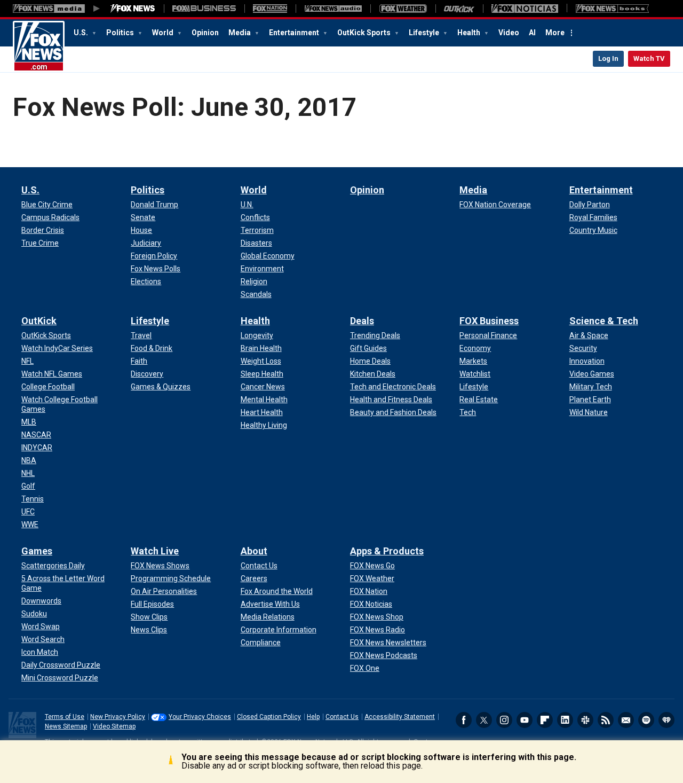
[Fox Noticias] (524, 8)
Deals (362, 320)
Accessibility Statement (399, 717)
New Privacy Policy (117, 717)
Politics (121, 32)
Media (240, 32)
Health (469, 32)
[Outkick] (459, 8)
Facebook (464, 720)
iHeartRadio (666, 720)
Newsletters (626, 720)
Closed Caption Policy (269, 717)
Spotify (646, 720)
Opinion (205, 32)
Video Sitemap (114, 726)
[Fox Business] (204, 8)
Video (508, 32)
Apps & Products (387, 551)
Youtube (525, 720)
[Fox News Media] (132, 8)
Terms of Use (64, 717)
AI (532, 32)
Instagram (504, 720)
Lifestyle (425, 32)
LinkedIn (565, 720)
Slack (585, 720)
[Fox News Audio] (333, 8)
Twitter (484, 720)
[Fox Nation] (270, 8)
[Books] (612, 8)
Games (36, 551)
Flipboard (545, 720)
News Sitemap (66, 726)
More (555, 32)
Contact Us (342, 717)
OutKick (39, 320)
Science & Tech (603, 320)
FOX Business (489, 320)
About (254, 551)
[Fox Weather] (403, 8)
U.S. (82, 32)
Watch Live (155, 551)
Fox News (39, 46)
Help (313, 717)
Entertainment (295, 32)
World (163, 32)
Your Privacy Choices (200, 717)
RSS (606, 720)
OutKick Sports (364, 32)
